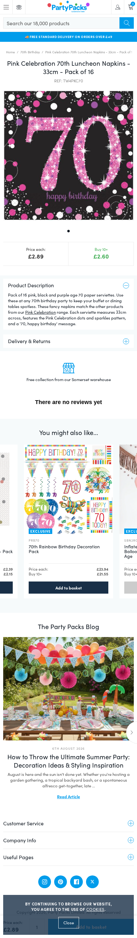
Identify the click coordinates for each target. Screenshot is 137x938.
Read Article (68, 796)
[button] (68, 155)
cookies (95, 909)
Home (10, 52)
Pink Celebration (40, 312)
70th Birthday (30, 52)
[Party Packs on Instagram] (44, 881)
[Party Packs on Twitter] (92, 881)
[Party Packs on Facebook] (76, 881)
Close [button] (68, 923)
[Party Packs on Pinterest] (60, 881)
